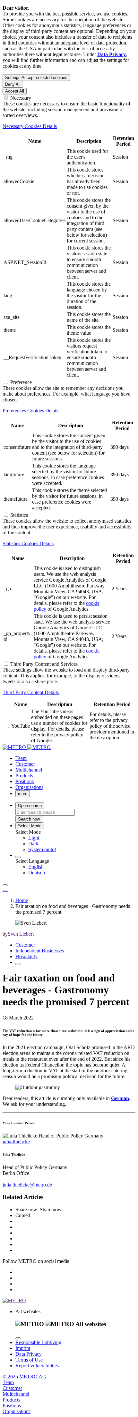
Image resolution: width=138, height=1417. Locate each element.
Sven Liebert (21, 934)
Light (33, 838)
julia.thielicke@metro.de (27, 1184)
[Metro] (27, 747)
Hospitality (26, 956)
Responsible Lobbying (38, 1342)
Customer (25, 945)
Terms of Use (29, 1360)
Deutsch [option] (36, 872)
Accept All (14, 91)
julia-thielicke (16, 1141)
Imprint (22, 1348)
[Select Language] (18, 857)
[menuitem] (81, 838)
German (120, 1098)
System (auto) (42, 849)
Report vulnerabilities (37, 1365)
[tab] (69, 126)
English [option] (36, 867)
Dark (33, 843)
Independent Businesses (39, 950)
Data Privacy (28, 1354)
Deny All (13, 84)
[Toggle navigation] (5, 885)
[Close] (18, 1338)
